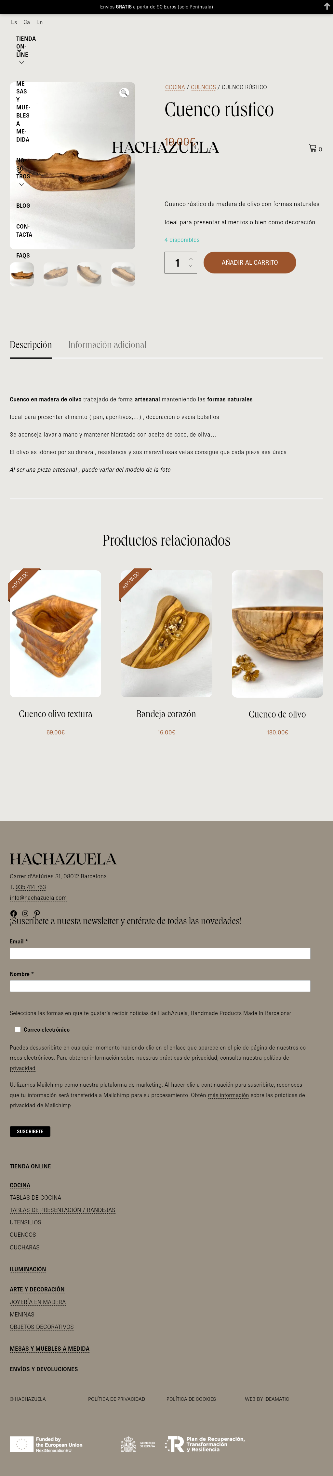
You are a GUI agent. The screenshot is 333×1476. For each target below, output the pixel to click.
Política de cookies (191, 1399)
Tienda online (30, 1166)
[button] (124, 93)
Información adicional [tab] (107, 346)
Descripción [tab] (31, 346)
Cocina (175, 87)
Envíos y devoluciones (44, 1369)
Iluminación (28, 1269)
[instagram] (310, 22)
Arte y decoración (37, 1289)
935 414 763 (31, 887)
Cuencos (203, 87)
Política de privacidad (116, 1399)
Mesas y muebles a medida (49, 1348)
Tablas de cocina (35, 1197)
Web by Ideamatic (267, 1399)
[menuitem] (14, 22)
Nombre (22, 973)
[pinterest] (321, 22)
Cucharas (25, 1247)
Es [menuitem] (14, 22)
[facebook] (300, 22)
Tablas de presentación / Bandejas (62, 1209)
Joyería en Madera (38, 1302)
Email (19, 941)
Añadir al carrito (250, 262)
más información (228, 1095)
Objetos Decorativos (42, 1326)
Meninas (22, 1314)
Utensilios (25, 1222)
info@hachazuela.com (38, 897)
